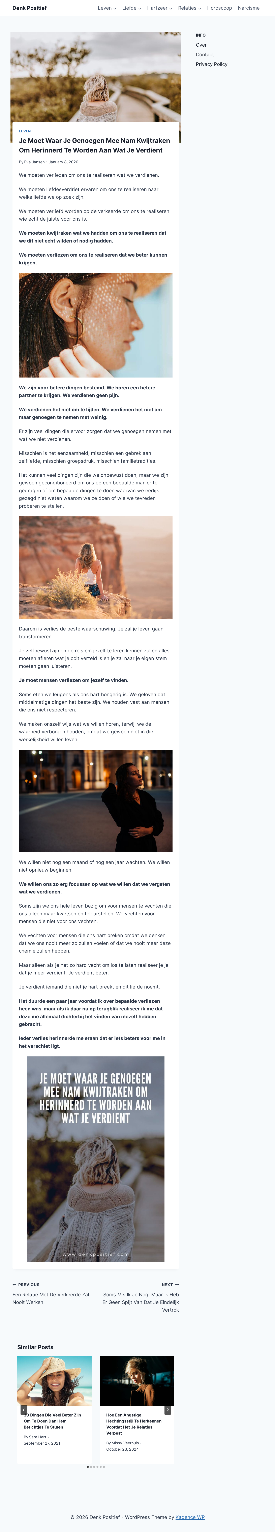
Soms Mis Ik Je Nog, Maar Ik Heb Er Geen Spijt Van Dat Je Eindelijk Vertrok (140, 1297)
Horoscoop (219, 8)
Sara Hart (37, 1437)
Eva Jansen (34, 162)
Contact (205, 54)
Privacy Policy (211, 64)
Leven (25, 131)
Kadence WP (190, 1517)
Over (201, 45)
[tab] (88, 1467)
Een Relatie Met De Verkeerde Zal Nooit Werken (50, 1293)
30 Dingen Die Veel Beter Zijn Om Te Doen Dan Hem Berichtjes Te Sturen (52, 1421)
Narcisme (249, 8)
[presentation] (54, 1381)
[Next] (167, 1410)
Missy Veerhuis (125, 1443)
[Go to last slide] (24, 1410)
